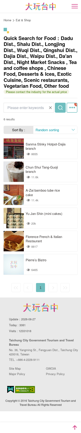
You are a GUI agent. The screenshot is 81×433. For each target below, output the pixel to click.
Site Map (15, 368)
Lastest (65, 287)
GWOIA (51, 368)
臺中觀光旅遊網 (40, 6)
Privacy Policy (55, 374)
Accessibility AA (25, 389)
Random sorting (47, 129)
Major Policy (17, 374)
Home (7, 20)
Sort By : (18, 129)
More (72, 108)
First (15, 287)
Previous (28, 287)
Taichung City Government (40, 307)
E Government (10, 389)
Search (60, 108)
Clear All (50, 107)
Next (52, 287)
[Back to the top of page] (74, 427)
